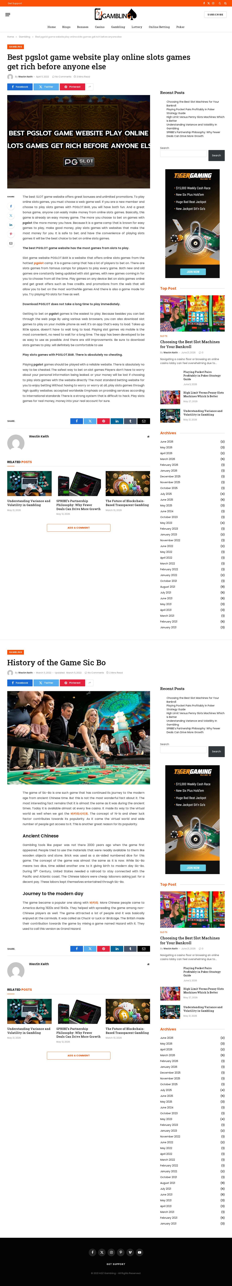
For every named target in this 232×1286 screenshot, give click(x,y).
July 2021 (165, 592)
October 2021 (168, 581)
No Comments (63, 76)
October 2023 (169, 517)
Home (51, 27)
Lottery (137, 27)
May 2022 (166, 552)
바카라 (94, 903)
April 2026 (166, 453)
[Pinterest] (10, 234)
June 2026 (166, 441)
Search (164, 148)
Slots (163, 336)
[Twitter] (10, 215)
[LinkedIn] (10, 224)
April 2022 (166, 558)
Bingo (66, 27)
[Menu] (7, 15)
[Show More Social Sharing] (89, 86)
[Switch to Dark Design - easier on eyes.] (220, 3)
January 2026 (168, 471)
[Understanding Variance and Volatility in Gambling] (29, 483)
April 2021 (165, 610)
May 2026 (166, 447)
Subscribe (215, 14)
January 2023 (168, 534)
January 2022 (168, 575)
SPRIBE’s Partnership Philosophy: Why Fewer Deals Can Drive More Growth (78, 505)
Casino (100, 27)
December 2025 (170, 476)
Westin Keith (25, 76)
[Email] (10, 243)
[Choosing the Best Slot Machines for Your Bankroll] (192, 313)
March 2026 (167, 459)
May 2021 (165, 604)
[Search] (225, 3)
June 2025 (166, 500)
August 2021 (167, 587)
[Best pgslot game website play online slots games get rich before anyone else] (78, 141)
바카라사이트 (79, 814)
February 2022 (169, 569)
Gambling (118, 27)
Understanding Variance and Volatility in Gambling (28, 503)
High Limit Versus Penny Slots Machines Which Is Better (203, 394)
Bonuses (82, 27)
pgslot (39, 263)
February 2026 (169, 465)
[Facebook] (10, 206)
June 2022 (166, 546)
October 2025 (169, 488)
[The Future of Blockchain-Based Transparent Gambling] (128, 483)
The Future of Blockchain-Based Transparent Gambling (127, 503)
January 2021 (168, 627)
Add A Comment (79, 527)
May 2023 (166, 523)
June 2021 (166, 598)
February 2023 (169, 529)
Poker (180, 27)
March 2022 (167, 563)
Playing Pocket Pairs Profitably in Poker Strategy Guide (202, 375)
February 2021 (168, 621)
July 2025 (166, 494)
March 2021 (167, 616)
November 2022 (170, 540)
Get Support (15, 3)
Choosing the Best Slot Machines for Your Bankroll (190, 344)
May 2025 (166, 505)
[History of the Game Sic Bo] (78, 737)
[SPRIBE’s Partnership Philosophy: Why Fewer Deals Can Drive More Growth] (78, 483)
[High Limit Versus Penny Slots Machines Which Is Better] (170, 397)
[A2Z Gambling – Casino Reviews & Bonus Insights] (116, 15)
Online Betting (159, 27)
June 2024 (166, 511)
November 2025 (170, 482)
